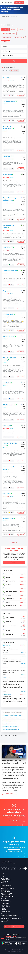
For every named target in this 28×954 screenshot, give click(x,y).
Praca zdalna (4, 908)
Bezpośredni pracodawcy (9, 33)
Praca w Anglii (4, 905)
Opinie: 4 (12, 203)
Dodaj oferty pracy (18, 926)
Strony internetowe (19, 37)
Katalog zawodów (5, 891)
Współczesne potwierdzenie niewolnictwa (11, 918)
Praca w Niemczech (6, 902)
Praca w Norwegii (5, 903)
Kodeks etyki (4, 921)
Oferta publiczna (5, 914)
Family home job (6, 645)
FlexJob (4, 656)
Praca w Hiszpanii (5, 906)
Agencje (13, 29)
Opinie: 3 (12, 159)
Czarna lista (6, 41)
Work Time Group (7, 677)
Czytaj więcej (9, 793)
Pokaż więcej (14, 542)
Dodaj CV (7, 926)
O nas (2, 873)
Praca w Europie (5, 899)
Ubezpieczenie (4, 878)
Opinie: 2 (12, 177)
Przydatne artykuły (5, 894)
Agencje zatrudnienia (6, 885)
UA (23, 868)
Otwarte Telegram (15, 851)
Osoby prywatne (7, 37)
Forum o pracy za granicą (7, 888)
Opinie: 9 (12, 250)
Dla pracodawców (19, 2)
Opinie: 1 (12, 80)
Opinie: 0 (5, 103)
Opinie (2, 876)
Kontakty (3, 882)
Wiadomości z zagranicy (7, 896)
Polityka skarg (4, 920)
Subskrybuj (21, 95)
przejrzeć (23, 652)
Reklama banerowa (5, 879)
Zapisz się (14, 562)
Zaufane (21, 29)
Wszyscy (5, 29)
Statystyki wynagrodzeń (7, 893)
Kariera (2, 875)
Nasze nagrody (5, 881)
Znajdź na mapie (5, 887)
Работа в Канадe (5, 911)
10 (15, 735)
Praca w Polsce (5, 900)
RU (20, 868)
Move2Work (5, 667)
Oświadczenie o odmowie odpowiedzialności (12, 917)
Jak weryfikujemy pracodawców (9, 915)
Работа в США (5, 909)
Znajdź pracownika (5, 890)
